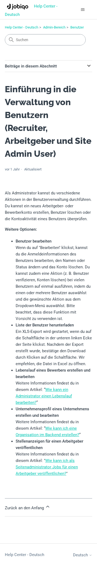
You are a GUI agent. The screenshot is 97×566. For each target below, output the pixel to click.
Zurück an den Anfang (25, 508)
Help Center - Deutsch (21, 27)
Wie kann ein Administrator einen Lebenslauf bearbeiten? (44, 396)
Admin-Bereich (54, 27)
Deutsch (81, 555)
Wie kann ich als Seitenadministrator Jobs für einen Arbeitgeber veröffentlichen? (47, 467)
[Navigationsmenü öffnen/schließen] (82, 9)
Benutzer (77, 27)
